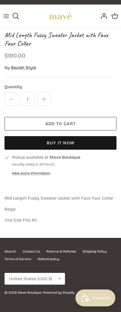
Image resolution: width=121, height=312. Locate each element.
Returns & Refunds (61, 251)
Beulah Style (23, 67)
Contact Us (31, 251)
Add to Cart (60, 123)
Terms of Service (18, 259)
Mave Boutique (29, 293)
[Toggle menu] (6, 16)
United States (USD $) (30, 278)
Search (10, 251)
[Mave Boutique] (60, 16)
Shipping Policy (94, 251)
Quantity (13, 86)
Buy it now (60, 142)
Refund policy (48, 259)
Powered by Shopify (59, 293)
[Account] (102, 16)
